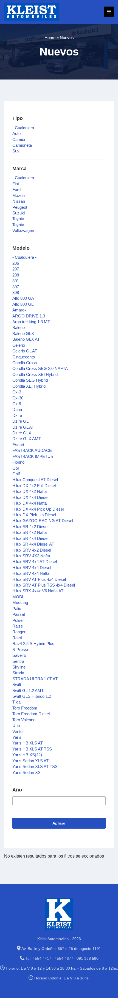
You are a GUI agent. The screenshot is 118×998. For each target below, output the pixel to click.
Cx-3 (16, 392)
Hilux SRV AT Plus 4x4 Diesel (39, 579)
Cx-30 (17, 398)
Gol (15, 468)
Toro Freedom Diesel (31, 713)
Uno (16, 725)
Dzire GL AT (23, 427)
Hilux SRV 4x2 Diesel (31, 550)
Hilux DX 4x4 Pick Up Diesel (38, 509)
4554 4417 (42, 958)
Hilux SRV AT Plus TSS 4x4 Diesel (43, 585)
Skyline (19, 667)
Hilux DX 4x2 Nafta (29, 491)
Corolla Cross (24, 362)
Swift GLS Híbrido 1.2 (31, 696)
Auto (16, 133)
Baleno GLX (23, 333)
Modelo (21, 248)
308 (15, 292)
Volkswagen (23, 230)
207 (15, 269)
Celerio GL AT (24, 351)
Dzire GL (20, 421)
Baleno (18, 327)
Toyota (18, 218)
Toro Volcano (23, 719)
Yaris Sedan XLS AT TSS (35, 766)
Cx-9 (16, 403)
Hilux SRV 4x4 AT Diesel (34, 561)
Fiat (15, 183)
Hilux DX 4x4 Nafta (29, 503)
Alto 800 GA (23, 298)
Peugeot (19, 207)
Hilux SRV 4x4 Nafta (30, 573)
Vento (17, 731)
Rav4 (17, 637)
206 (15, 263)
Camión (19, 139)
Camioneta (22, 145)
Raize (17, 626)
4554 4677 (64, 958)
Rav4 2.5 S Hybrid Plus (33, 643)
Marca (19, 168)
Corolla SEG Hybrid (30, 380)
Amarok (19, 310)
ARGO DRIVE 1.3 (28, 316)
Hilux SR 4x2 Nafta (29, 532)
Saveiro (19, 655)
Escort (18, 444)
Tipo (17, 118)
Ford (16, 189)
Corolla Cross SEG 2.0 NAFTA (40, 368)
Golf (16, 474)
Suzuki (18, 213)
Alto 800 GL (22, 304)
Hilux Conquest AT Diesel (35, 479)
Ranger (19, 631)
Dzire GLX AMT (26, 438)
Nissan (18, 201)
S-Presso (20, 649)
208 (15, 275)
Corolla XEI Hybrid (29, 386)
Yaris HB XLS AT (27, 743)
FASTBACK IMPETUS (32, 456)
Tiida (16, 702)
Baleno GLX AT (26, 339)
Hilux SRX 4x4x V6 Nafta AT (37, 590)
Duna (17, 409)
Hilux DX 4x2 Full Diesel (34, 485)
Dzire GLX (21, 433)
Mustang (20, 602)
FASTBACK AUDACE (32, 450)
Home (49, 37)
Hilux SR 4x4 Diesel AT (33, 544)
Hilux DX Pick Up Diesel (34, 515)
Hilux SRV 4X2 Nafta (31, 556)
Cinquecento (23, 357)
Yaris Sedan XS (26, 772)
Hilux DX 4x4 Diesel (30, 497)
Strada (18, 672)
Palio (16, 608)
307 (15, 286)
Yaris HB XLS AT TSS (32, 749)
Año (17, 790)
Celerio (18, 345)
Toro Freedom (24, 708)
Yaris (16, 737)
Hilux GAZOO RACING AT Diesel (42, 520)
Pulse (17, 620)
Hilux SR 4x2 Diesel (30, 526)
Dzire (17, 415)
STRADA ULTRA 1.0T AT (35, 678)
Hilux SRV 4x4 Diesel (31, 567)
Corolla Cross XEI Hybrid (35, 374)
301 (15, 280)
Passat (18, 614)
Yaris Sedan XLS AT (30, 760)
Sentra (18, 661)
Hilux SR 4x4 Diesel (30, 538)
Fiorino (18, 462)
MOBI (17, 596)
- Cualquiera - (24, 127)
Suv (15, 151)
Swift (16, 684)
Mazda (18, 195)
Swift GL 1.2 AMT (28, 690)
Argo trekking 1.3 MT (31, 321)
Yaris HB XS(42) (27, 754)
